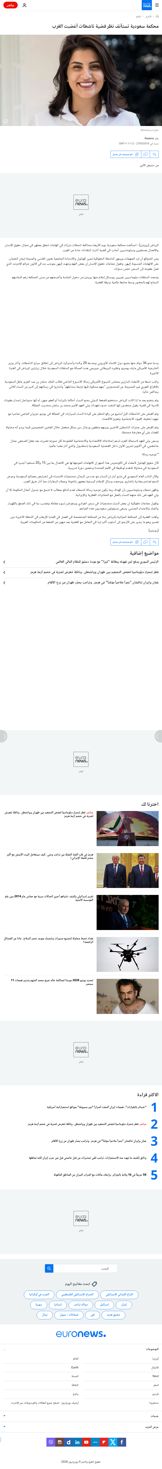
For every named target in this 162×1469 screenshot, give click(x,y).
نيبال (44, 1314)
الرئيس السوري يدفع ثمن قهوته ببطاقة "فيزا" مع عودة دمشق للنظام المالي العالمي (107, 562)
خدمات (155, 1416)
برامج (75, 1394)
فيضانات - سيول (69, 1314)
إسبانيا (58, 1304)
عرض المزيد (152, 1427)
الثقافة (75, 1385)
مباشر (10, 5)
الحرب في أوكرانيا (39, 1294)
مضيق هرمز (113, 1314)
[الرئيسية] (157, 17)
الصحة (75, 1376)
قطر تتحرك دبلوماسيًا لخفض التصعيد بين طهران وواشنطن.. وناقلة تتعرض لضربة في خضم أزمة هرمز (94, 572)
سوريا (38, 1304)
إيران (124, 1304)
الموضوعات (152, 1349)
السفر (156, 1385)
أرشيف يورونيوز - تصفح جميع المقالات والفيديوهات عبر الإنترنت (44, 1403)
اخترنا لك (150, 804)
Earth (74, 1367)
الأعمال (155, 1367)
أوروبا (155, 1358)
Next (156, 1376)
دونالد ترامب (81, 1304)
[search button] (49, 1268)
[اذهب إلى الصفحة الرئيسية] (147, 5)
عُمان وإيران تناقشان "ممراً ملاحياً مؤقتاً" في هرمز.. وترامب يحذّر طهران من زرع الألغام (103, 583)
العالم (138, 17)
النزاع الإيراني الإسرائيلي (119, 1294)
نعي (92, 1314)
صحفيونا (154, 1403)
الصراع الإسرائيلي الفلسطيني (77, 1294)
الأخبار (148, 17)
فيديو (155, 1394)
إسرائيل (104, 1304)
